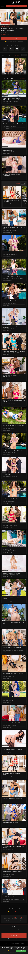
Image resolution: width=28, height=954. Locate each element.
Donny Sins (13, 278)
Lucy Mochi (8, 303)
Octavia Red (8, 151)
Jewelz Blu (8, 700)
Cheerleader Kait (9, 254)
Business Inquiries (15, 943)
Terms (22, 943)
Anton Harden (13, 32)
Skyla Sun (8, 501)
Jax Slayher (13, 725)
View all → (18, 183)
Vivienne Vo (8, 126)
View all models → (16, 55)
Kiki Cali (7, 476)
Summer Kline (8, 725)
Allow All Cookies (21, 950)
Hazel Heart (8, 278)
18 (23, 908)
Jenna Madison (8, 452)
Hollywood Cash (13, 126)
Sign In (3, 6)
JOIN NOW (16, 6)
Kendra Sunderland (9, 574)
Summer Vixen (8, 650)
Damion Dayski (14, 525)
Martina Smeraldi (9, 750)
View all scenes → (23, 78)
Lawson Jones (18, 278)
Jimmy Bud (17, 352)
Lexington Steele (14, 230)
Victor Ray (17, 776)
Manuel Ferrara (15, 101)
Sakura (7, 676)
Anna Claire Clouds (9, 899)
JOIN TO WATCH (14, 38)
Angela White (8, 352)
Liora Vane (7, 32)
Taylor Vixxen (8, 230)
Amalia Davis (8, 328)
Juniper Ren (8, 874)
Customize (11, 950)
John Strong (14, 650)
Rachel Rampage (9, 101)
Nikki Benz (8, 403)
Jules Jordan (13, 203)
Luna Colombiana (9, 599)
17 (19, 908)
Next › (17, 911)
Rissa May (9, 203)
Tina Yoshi (8, 776)
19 (9, 911)
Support (6, 943)
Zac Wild (12, 352)
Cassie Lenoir (8, 625)
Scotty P (22, 278)
